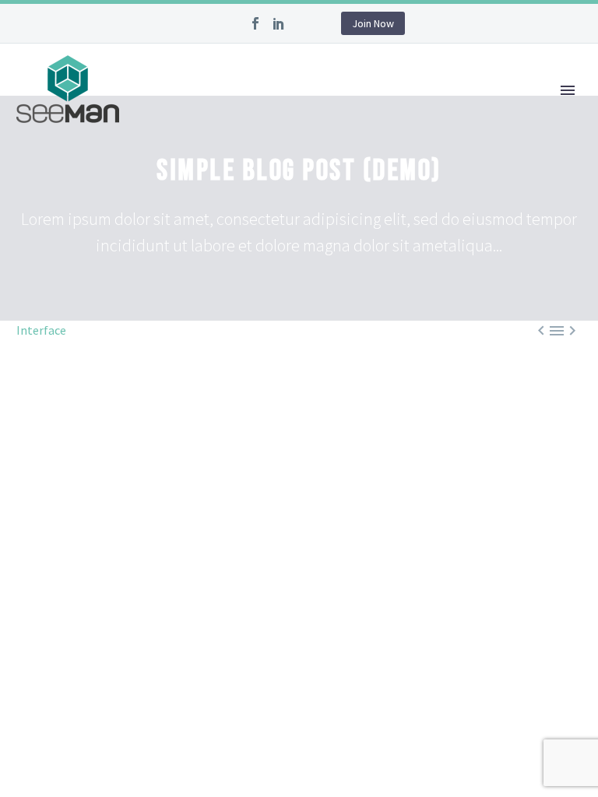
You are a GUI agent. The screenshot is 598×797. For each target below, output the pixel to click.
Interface (41, 330)
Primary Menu (568, 90)
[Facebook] (255, 23)
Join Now (373, 23)
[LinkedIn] (278, 23)
